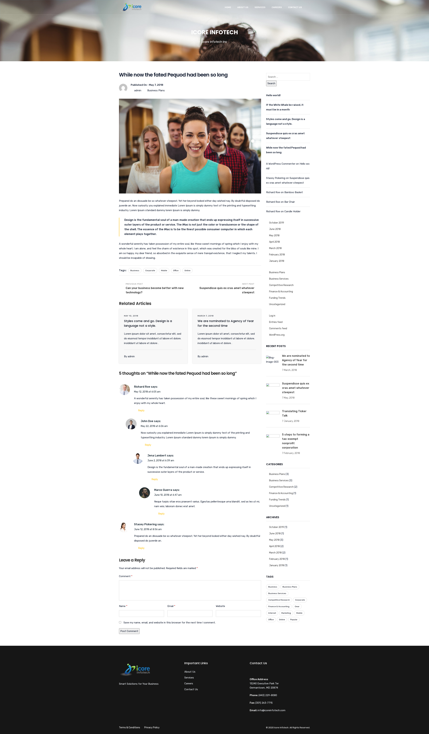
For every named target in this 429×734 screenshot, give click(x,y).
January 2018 (276, 261)
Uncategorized (277, 304)
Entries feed (276, 322)
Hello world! (273, 95)
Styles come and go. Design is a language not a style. (285, 121)
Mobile (164, 270)
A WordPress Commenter (280, 163)
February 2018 (277, 254)
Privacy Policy (152, 727)
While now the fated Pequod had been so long (286, 150)
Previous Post (155, 288)
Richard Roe (142, 386)
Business (134, 270)
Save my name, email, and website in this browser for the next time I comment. (170, 622)
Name (123, 606)
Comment (125, 576)
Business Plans (156, 90)
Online (187, 270)
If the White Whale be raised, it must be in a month (284, 107)
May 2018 (274, 235)
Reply (141, 410)
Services (260, 7)
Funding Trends (277, 298)
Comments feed (278, 328)
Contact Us (295, 7)
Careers (277, 7)
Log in (272, 315)
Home (228, 7)
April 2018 (274, 241)
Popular (293, 619)
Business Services (279, 278)
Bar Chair (289, 201)
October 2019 (276, 222)
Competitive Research (281, 285)
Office (175, 270)
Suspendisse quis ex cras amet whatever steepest (285, 136)
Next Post (226, 288)
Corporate (150, 270)
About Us (242, 7)
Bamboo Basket (293, 192)
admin (137, 90)
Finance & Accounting (281, 291)
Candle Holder (292, 211)
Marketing (286, 613)
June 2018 (275, 229)
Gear (297, 606)
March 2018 (275, 248)
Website (220, 606)
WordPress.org (277, 334)
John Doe (147, 421)
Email (171, 606)
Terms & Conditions (129, 727)
